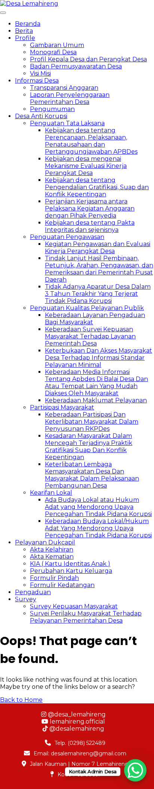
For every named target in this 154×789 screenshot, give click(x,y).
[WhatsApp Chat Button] (135, 770)
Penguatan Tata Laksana (67, 123)
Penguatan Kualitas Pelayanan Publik (87, 307)
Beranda (27, 23)
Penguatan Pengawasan (67, 236)
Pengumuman (52, 109)
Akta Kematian (52, 556)
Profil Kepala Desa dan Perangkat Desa (88, 59)
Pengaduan (33, 592)
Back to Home (21, 699)
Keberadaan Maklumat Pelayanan (96, 400)
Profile (25, 38)
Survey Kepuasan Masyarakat (74, 606)
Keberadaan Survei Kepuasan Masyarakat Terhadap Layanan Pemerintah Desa (90, 336)
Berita (24, 30)
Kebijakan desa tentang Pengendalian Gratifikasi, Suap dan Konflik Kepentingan (97, 187)
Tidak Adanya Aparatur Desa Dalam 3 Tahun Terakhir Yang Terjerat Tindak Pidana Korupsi (98, 293)
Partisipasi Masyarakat (62, 407)
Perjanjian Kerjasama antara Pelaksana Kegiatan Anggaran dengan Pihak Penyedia (90, 208)
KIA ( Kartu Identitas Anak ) (70, 563)
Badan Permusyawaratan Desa (76, 66)
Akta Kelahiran (51, 549)
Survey (25, 599)
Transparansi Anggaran (64, 87)
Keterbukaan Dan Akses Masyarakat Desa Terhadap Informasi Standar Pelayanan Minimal (98, 357)
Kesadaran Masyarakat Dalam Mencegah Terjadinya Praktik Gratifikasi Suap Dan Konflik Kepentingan (88, 446)
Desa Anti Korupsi (41, 116)
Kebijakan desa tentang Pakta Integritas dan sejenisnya (90, 226)
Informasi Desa (37, 80)
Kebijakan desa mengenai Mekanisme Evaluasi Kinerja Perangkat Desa (86, 165)
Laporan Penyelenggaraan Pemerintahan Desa (70, 98)
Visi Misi (40, 73)
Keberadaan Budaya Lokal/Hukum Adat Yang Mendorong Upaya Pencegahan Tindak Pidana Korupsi (98, 528)
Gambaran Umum (57, 45)
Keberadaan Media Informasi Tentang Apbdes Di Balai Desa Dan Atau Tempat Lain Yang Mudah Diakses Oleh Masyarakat (96, 382)
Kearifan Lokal (51, 492)
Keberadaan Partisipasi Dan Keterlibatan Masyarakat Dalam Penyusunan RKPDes (91, 421)
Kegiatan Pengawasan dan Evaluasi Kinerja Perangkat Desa (97, 247)
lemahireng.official (76, 721)
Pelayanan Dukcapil (45, 542)
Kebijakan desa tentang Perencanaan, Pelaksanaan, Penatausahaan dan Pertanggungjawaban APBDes (91, 141)
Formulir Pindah (54, 577)
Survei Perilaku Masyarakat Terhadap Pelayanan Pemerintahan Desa (86, 617)
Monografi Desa (53, 52)
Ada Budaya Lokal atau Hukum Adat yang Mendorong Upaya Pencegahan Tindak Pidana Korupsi (98, 507)
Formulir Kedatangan (62, 585)
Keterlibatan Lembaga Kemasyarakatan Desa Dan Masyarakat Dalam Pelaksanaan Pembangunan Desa (92, 475)
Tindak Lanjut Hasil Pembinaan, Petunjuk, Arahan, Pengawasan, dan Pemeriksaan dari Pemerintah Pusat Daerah (99, 269)
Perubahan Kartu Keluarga (71, 570)
